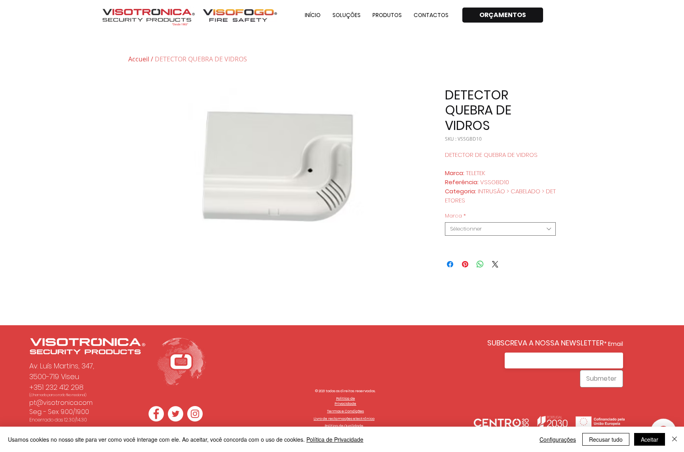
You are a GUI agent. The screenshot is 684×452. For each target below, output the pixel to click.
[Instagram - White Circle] (195, 413)
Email (615, 344)
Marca (455, 216)
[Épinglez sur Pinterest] (465, 264)
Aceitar (649, 439)
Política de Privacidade (334, 439)
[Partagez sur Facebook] (450, 264)
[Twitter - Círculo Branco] (175, 413)
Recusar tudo (606, 439)
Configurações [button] (558, 439)
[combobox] (500, 229)
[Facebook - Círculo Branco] (156, 413)
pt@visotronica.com (61, 402)
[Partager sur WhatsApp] (480, 264)
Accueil (138, 59)
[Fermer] (674, 439)
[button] (347, 15)
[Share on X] (495, 264)
